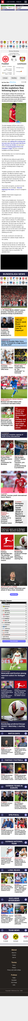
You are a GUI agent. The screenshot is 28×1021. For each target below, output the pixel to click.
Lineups (5, 78)
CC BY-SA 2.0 (18, 122)
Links (14, 985)
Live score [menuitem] (11, 2)
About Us (14, 952)
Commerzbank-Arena (14, 53)
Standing (14, 78)
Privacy (14, 967)
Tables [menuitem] (18, 2)
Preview (23, 78)
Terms (14, 965)
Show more (14, 594)
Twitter (14, 977)
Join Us (14, 957)
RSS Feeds (14, 982)
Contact (14, 955)
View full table (14, 641)
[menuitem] (3, 1)
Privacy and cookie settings (14, 970)
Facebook (14, 980)
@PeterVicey (12, 82)
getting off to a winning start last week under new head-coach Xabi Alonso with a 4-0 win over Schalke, (13, 143)
